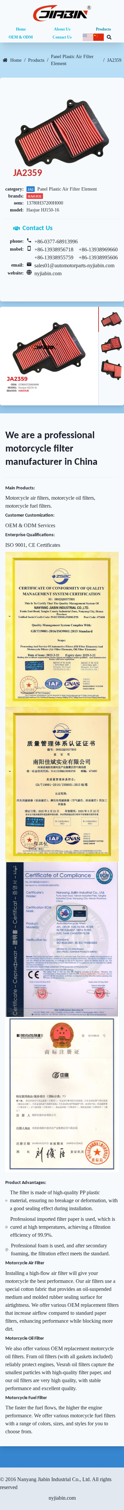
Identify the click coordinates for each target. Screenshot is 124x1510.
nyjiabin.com (48, 273)
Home (21, 29)
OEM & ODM (21, 37)
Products (103, 29)
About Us (62, 29)
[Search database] (109, 37)
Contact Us (62, 37)
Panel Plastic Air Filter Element (72, 60)
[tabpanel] (49, 356)
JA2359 (114, 60)
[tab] (111, 319)
